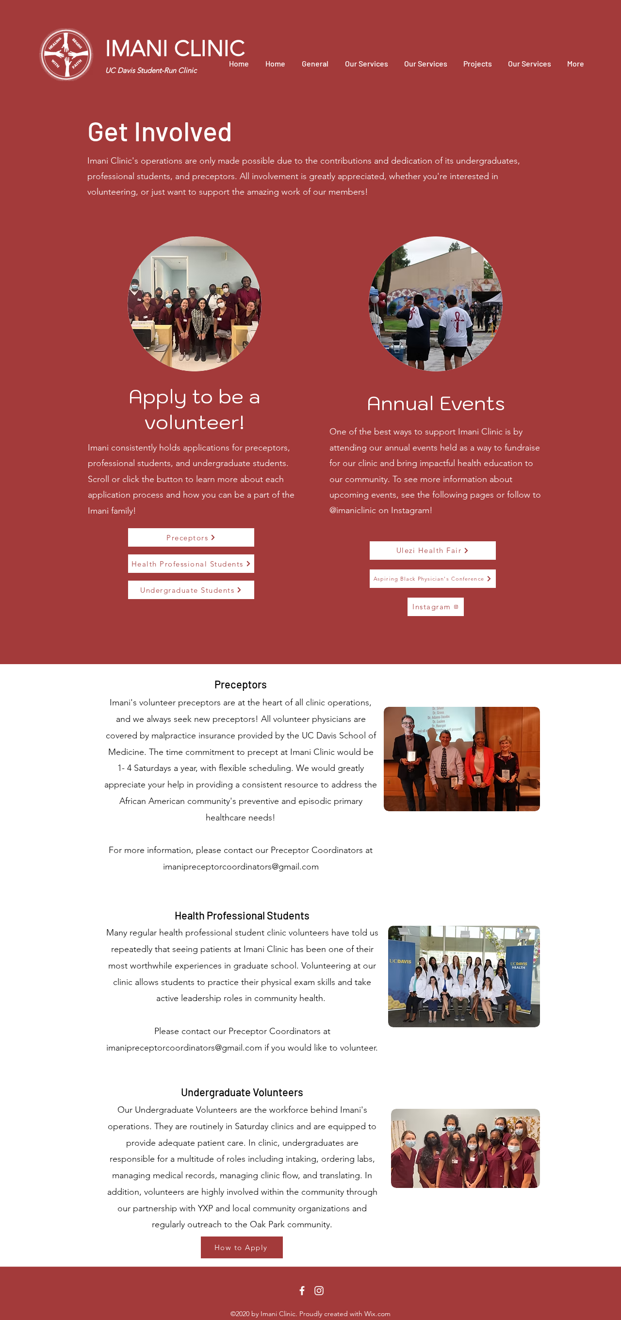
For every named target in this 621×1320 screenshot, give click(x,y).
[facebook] (302, 1291)
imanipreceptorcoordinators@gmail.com (241, 866)
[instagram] (319, 1291)
